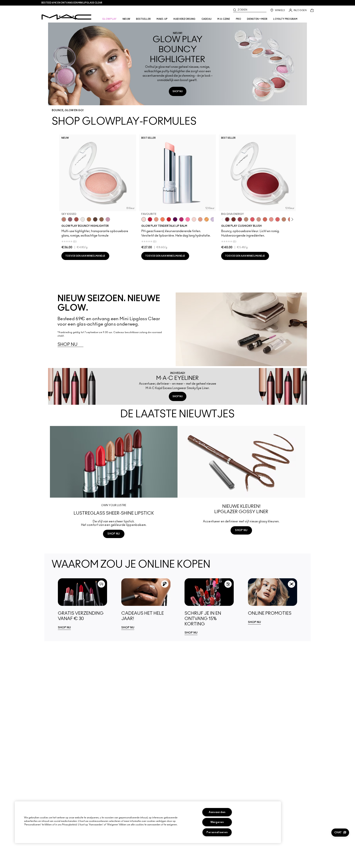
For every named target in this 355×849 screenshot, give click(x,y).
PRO (238, 19)
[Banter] (150, 219)
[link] (82, 604)
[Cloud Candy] (76, 219)
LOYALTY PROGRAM (285, 19)
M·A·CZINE (223, 19)
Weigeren (217, 822)
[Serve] (168, 219)
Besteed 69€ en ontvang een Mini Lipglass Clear (71, 3)
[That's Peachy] (265, 219)
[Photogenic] (187, 219)
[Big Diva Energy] (227, 219)
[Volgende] (291, 219)
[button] (340, 832)
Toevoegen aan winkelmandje (85, 256)
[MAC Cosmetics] (66, 17)
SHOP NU (178, 91)
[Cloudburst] (89, 219)
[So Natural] (283, 219)
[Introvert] (156, 219)
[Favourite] (143, 219)
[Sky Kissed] (63, 219)
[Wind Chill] (82, 219)
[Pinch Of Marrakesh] (233, 219)
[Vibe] (212, 219)
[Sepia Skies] (101, 219)
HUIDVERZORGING (184, 19)
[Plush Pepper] (239, 219)
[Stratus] (107, 219)
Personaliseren (217, 832)
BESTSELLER (143, 19)
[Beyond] (181, 219)
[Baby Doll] (200, 219)
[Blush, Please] (258, 219)
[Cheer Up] (271, 219)
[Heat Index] (252, 219)
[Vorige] (223, 219)
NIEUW (126, 19)
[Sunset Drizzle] (70, 219)
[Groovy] (277, 219)
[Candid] (162, 219)
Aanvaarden (217, 812)
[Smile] (194, 219)
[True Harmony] (246, 219)
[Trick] (175, 219)
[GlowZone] (95, 219)
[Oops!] (206, 219)
